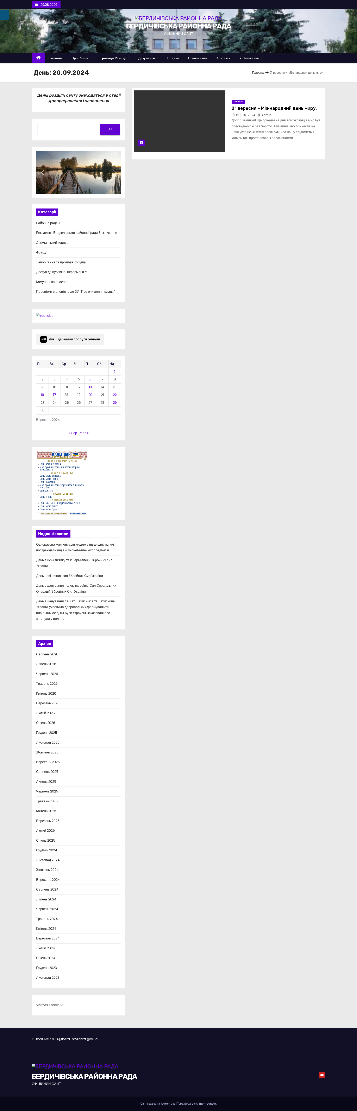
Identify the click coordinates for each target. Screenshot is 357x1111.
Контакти (224, 58)
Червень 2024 (47, 909)
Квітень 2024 (46, 928)
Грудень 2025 (46, 732)
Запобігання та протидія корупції (61, 262)
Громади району (114, 58)
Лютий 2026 (45, 713)
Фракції (41, 252)
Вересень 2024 (48, 879)
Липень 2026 (46, 664)
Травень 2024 (47, 919)
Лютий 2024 (45, 948)
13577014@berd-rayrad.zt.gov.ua (71, 1039)
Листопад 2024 (48, 860)
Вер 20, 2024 (246, 115)
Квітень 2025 (46, 811)
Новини (173, 58)
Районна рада (47, 223)
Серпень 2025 (47, 771)
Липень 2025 (46, 781)
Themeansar (207, 1104)
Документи (147, 58)
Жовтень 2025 (47, 752)
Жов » (84, 433)
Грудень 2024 (46, 850)
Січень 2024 (45, 958)
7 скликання (250, 58)
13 (90, 387)
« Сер (73, 433)
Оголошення (197, 58)
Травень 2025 (47, 801)
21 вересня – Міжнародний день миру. (274, 108)
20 (90, 394)
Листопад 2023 (47, 977)
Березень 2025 (48, 820)
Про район (80, 58)
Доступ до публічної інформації (60, 272)
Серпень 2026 (47, 654)
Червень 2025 (47, 791)
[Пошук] (110, 129)
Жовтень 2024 (47, 869)
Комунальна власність (53, 282)
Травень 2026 (47, 683)
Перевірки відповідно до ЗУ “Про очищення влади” (75, 291)
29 (115, 402)
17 (54, 394)
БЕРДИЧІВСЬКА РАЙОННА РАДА (178, 26)
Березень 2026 (48, 703)
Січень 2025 (45, 840)
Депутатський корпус (52, 242)
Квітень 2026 (46, 693)
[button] (42, 172)
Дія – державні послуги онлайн (71, 339)
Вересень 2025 (48, 762)
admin (266, 115)
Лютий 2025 (45, 830)
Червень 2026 (47, 674)
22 (115, 394)
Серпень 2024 (47, 889)
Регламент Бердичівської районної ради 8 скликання (76, 232)
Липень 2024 (46, 899)
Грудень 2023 (46, 967)
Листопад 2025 (48, 742)
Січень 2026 (45, 722)
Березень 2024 (48, 938)
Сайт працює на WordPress (158, 1104)
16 (42, 394)
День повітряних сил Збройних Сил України (69, 575)
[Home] (38, 58)
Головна (56, 58)
